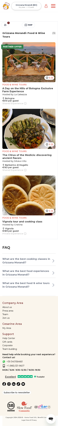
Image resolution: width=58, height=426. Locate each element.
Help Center (8, 338)
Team (5, 314)
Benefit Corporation (45, 417)
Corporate (7, 345)
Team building (9, 349)
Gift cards (7, 342)
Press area (7, 310)
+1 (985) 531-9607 (15, 365)
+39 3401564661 (15, 361)
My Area (6, 328)
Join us (6, 318)
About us (7, 307)
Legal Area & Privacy (29, 420)
